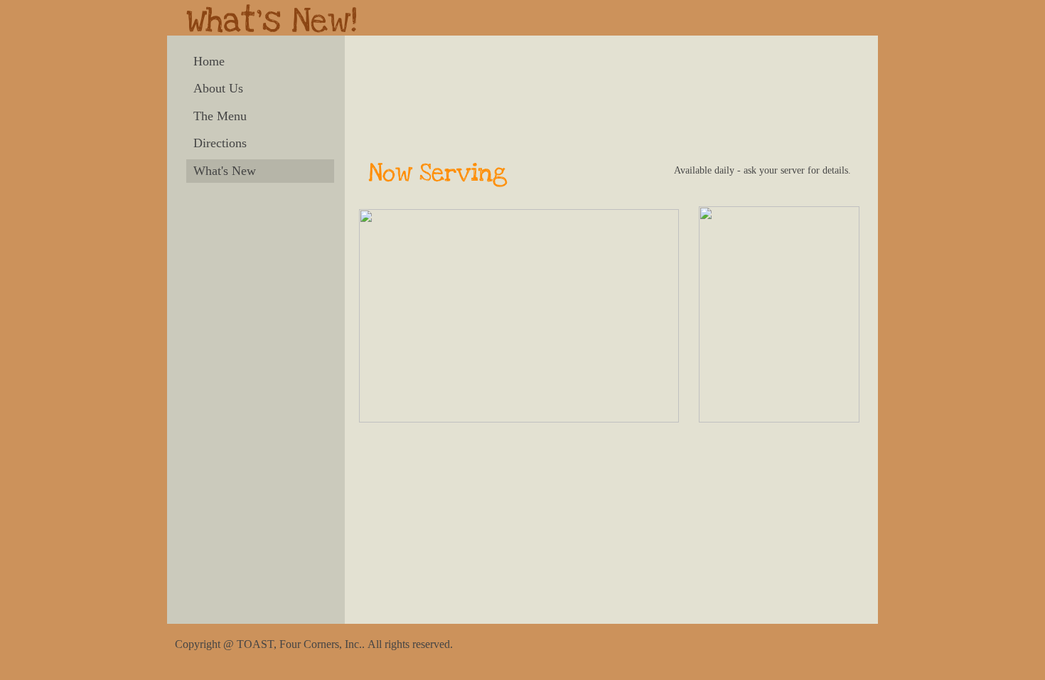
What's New (224, 171)
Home (209, 61)
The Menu (220, 116)
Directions (220, 143)
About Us (218, 88)
